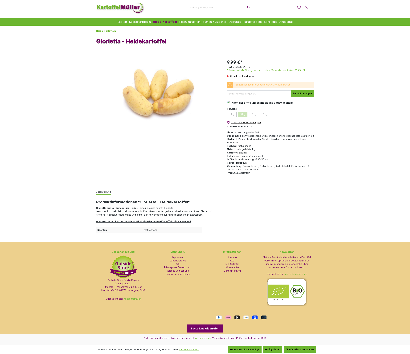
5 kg (242, 114)
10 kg (253, 114)
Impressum (177, 257)
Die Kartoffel (232, 264)
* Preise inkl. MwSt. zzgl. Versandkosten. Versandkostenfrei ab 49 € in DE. (266, 70)
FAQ (232, 260)
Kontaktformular (132, 298)
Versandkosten (203, 338)
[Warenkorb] (312, 6)
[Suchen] (248, 7)
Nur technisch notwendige (244, 349)
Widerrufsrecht (178, 260)
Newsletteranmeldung (295, 274)
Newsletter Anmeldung (178, 274)
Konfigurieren (272, 349)
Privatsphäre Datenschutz (178, 267)
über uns (232, 257)
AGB (178, 264)
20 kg (264, 114)
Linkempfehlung (232, 270)
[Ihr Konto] (306, 7)
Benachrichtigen (302, 93)
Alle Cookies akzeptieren (300, 349)
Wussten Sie (232, 267)
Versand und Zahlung (178, 270)
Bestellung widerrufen (205, 328)
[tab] (103, 192)
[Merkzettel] (299, 7)
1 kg (232, 114)
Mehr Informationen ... (189, 349)
